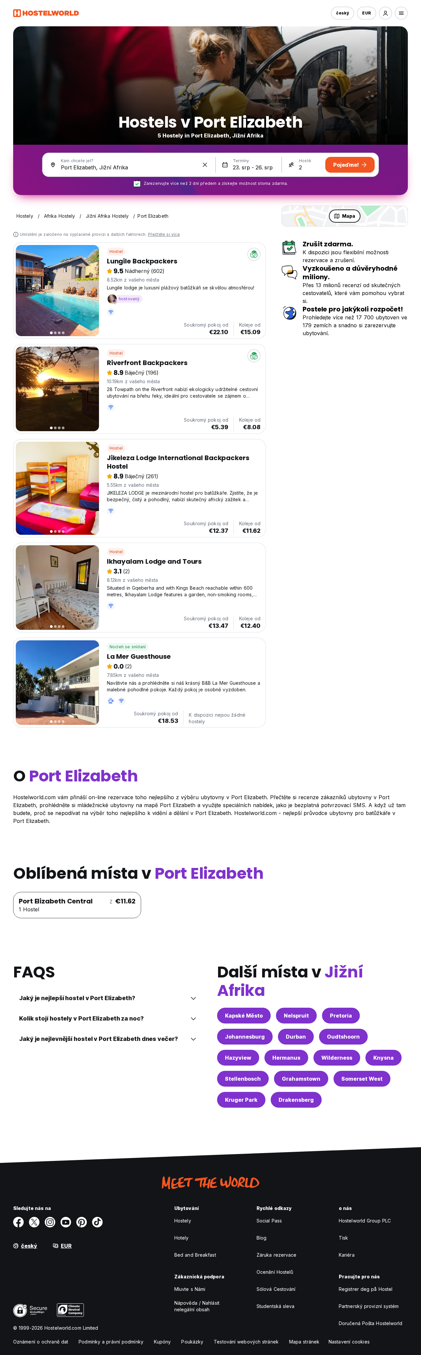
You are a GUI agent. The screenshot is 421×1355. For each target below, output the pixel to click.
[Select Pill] (385, 13)
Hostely (182, 1220)
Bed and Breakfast (195, 1255)
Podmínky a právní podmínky (111, 1341)
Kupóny (162, 1341)
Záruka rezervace (277, 1255)
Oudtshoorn (343, 1036)
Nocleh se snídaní (128, 646)
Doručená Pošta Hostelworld (371, 1323)
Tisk (343, 1238)
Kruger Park (241, 1099)
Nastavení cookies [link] (349, 1341)
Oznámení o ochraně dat (40, 1341)
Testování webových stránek (246, 1341)
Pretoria (341, 1015)
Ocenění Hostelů (275, 1272)
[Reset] (205, 165)
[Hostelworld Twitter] (34, 1222)
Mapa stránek (304, 1341)
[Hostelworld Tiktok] (97, 1222)
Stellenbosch (243, 1078)
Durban (296, 1036)
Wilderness (336, 1057)
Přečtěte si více (164, 234)
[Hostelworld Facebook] (18, 1222)
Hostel (116, 251)
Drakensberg (296, 1099)
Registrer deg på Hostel (365, 1289)
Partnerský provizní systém (369, 1306)
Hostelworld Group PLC (365, 1220)
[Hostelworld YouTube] (66, 1222)
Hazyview (238, 1057)
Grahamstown (301, 1078)
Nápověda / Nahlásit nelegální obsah (196, 1306)
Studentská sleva (276, 1306)
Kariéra (347, 1255)
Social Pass (269, 1220)
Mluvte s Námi (189, 1289)
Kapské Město (244, 1015)
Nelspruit (296, 1015)
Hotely (181, 1238)
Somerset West (362, 1078)
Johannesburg (245, 1036)
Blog (261, 1238)
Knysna (383, 1057)
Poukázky (192, 1341)
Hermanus (286, 1057)
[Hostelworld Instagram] (50, 1222)
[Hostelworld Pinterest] (81, 1222)
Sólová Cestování (276, 1289)
